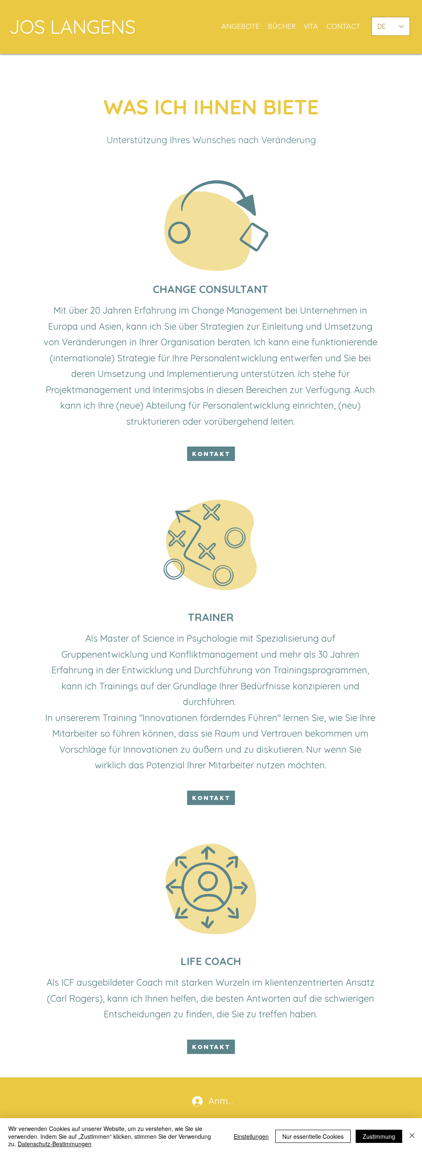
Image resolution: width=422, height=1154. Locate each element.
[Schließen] (412, 1136)
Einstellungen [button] (251, 1136)
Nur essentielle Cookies (313, 1136)
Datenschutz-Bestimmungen (54, 1144)
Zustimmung (379, 1136)
